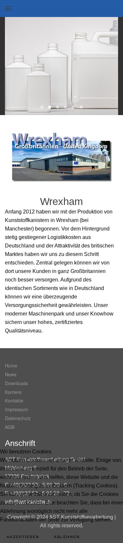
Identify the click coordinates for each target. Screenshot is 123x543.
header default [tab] (81, 107)
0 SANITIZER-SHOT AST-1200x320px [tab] (49, 107)
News (10, 374)
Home (11, 365)
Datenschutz (18, 418)
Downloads (16, 383)
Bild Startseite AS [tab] (65, 107)
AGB (9, 427)
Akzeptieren (23, 537)
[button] (8, 8)
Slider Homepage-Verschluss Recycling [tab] (73, 107)
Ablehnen (67, 537)
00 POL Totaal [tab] (41, 107)
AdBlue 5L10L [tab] (57, 107)
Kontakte (14, 400)
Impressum (16, 409)
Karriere (13, 392)
